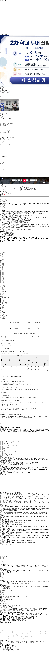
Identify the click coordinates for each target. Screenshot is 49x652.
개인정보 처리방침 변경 (4, 455)
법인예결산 (2, 215)
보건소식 (1, 158)
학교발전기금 (2, 195)
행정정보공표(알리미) (3, 191)
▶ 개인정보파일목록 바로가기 (5, 461)
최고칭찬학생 (2, 153)
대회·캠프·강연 (2, 175)
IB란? (1, 247)
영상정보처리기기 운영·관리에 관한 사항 (7, 454)
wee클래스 (2, 185)
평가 (1, 173)
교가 (1, 220)
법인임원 (1, 213)
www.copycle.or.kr (37, 322)
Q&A (1, 184)
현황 (1, 223)
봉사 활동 (1, 172)
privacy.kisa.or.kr (2, 592)
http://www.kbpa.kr (37, 325)
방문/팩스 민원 (2, 205)
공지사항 (1, 143)
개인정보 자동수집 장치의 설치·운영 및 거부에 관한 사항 (9, 451)
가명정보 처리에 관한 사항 (4, 452)
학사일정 (1, 144)
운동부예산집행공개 (3, 199)
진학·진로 (1, 290)
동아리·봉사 (2, 168)
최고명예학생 (2, 152)
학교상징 (1, 218)
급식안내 (1, 146)
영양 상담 (1, 149)
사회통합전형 (2, 241)
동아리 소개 (2, 170)
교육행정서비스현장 (3, 192)
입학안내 (21, 190)
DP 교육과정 (2, 248)
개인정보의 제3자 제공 (4, 443)
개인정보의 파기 (3, 446)
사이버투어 (2, 227)
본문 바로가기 (2, 87)
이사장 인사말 (2, 212)
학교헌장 (1, 219)
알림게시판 (2, 148)
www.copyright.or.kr (37, 328)
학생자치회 (2, 154)
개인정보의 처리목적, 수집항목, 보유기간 (7, 442)
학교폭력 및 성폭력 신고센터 (5, 186)
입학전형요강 (2, 232)
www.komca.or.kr (37, 318)
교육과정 (1, 159)
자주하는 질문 (2, 207)
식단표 (1, 147)
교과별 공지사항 (3, 166)
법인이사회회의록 (3, 214)
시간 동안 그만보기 (3, 34)
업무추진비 (2, 197)
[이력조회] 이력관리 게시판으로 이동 (6, 648)
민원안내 (1, 202)
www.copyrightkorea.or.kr (38, 319)
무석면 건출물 (2, 201)
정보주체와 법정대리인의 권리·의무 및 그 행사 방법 (8, 445)
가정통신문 (2, 145)
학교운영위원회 (2, 194)
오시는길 (1, 228)
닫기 (6, 34)
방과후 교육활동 (3, 174)
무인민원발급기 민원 (3, 204)
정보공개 (1, 187)
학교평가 (1, 156)
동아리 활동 (2, 171)
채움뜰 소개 (2, 293)
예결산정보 (2, 196)
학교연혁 (1, 217)
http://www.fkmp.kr (37, 324)
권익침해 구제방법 (3, 450)
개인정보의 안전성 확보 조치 (5, 447)
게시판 (1, 164)
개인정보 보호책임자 (3, 448)
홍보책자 (1, 231)
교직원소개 (2, 224)
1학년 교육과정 (2, 161)
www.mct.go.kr (36, 327)
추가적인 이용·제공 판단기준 (5, 453)
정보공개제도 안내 (3, 189)
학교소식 (1, 142)
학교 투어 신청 (2, 236)
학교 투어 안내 (2, 235)
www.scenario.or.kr (37, 321)
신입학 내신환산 (3, 233)
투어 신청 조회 (2, 237)
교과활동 (1, 165)
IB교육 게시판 (2, 141)
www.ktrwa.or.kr (36, 320)
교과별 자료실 (2, 167)
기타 (1, 198)
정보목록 (1, 193)
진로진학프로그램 (3, 291)
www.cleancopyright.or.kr (21, 212)
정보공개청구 (2, 190)
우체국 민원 (2, 206)
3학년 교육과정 (2, 163)
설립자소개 (2, 211)
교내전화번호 (2, 225)
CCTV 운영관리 (2, 200)
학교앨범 (1, 150)
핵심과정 (1, 249)
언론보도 (1, 155)
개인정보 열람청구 (3, 449)
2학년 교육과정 (2, 162)
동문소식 (1, 157)
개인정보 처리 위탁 (3, 444)
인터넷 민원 (2, 203)
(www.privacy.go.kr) (40, 581)
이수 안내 (1, 250)
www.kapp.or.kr (36, 326)
